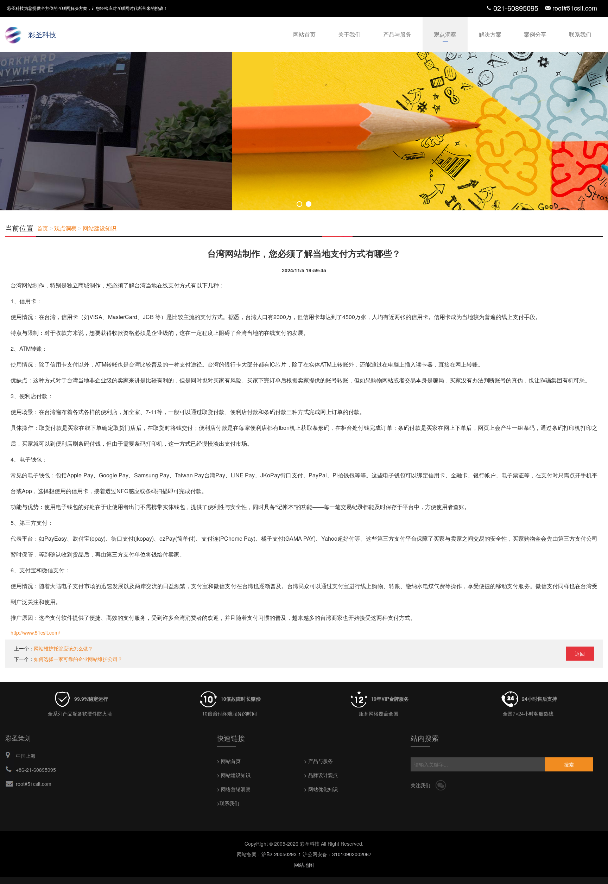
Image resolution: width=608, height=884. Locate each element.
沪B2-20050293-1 (281, 854)
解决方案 (490, 34)
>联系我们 (228, 803)
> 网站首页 (229, 760)
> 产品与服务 (318, 760)
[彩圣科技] (14, 33)
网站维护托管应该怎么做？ (63, 648)
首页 (42, 228)
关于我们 (349, 34)
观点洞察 (445, 34)
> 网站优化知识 (321, 789)
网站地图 (304, 864)
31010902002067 (352, 854)
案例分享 (535, 34)
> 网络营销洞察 (234, 789)
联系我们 (580, 34)
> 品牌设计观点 (321, 774)
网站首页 (304, 34)
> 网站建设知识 (234, 774)
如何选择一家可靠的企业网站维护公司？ (78, 658)
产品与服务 (397, 34)
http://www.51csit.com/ (35, 632)
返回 (580, 653)
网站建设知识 (99, 228)
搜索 (569, 764)
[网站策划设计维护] (304, 131)
